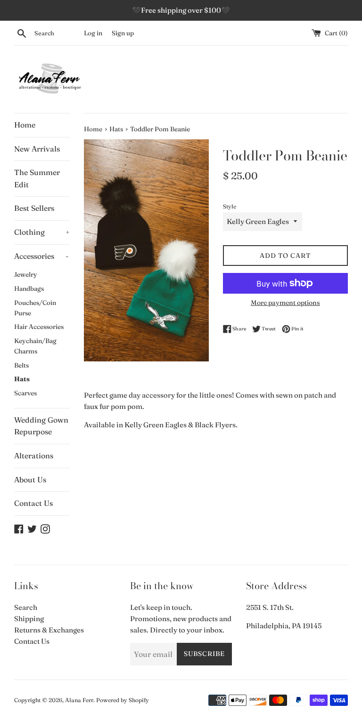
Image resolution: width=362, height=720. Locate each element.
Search (25, 607)
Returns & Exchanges (49, 629)
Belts (21, 365)
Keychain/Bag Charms (35, 346)
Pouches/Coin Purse (35, 308)
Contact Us (33, 503)
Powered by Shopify (122, 700)
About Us (30, 479)
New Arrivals (37, 148)
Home (24, 124)
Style (229, 206)
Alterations (33, 455)
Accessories (41, 256)
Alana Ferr (79, 700)
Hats (22, 379)
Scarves (25, 393)
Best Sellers (34, 208)
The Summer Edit (37, 178)
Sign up (123, 33)
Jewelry (25, 274)
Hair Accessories (39, 326)
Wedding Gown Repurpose (41, 426)
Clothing (42, 232)
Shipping (29, 618)
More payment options (285, 302)
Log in (93, 33)
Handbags (29, 288)
